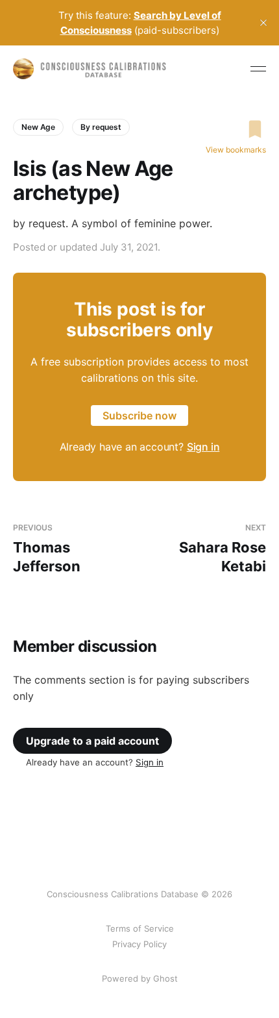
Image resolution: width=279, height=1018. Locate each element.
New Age (38, 127)
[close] (263, 22)
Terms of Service (140, 928)
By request (100, 127)
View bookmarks (236, 150)
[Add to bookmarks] (236, 129)
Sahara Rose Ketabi (222, 548)
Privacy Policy (139, 944)
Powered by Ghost (140, 978)
